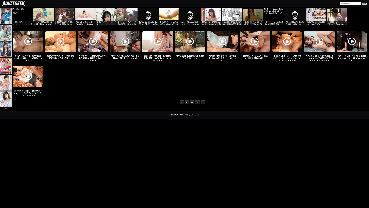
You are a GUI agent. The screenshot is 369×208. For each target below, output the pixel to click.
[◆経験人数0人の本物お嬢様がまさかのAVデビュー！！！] (316, 12)
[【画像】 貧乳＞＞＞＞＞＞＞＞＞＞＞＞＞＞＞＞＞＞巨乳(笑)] (22, 12)
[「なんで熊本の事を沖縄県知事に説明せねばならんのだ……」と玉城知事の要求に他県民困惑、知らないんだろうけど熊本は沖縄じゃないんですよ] (295, 12)
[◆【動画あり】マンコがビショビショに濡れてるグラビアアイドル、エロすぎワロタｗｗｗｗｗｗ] (169, 12)
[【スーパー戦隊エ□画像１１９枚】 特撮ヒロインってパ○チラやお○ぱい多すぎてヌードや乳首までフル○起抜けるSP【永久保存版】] (43, 12)
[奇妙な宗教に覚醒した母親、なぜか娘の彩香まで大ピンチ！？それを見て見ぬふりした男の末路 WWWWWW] (64, 12)
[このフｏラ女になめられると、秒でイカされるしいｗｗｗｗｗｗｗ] (190, 12)
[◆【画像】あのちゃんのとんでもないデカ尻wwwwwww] (337, 12)
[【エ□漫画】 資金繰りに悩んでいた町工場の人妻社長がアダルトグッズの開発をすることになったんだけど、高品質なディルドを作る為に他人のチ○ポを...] (232, 12)
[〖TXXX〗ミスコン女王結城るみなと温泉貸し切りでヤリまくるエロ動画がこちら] (274, 12)
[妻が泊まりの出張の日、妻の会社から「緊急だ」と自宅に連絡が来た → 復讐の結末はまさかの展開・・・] (148, 12)
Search (364, 3)
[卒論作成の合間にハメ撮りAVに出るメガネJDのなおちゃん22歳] (85, 12)
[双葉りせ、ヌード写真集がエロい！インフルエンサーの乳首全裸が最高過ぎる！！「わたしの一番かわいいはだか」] (211, 12)
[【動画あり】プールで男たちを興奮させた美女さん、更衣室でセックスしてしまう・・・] (253, 12)
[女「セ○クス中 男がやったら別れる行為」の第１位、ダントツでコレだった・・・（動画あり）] (127, 12)
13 (198, 102)
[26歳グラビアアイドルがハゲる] (106, 12)
